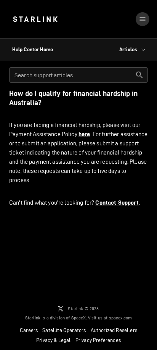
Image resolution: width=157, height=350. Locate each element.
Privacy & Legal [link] (53, 340)
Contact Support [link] (116, 203)
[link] (35, 19)
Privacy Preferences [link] (98, 340)
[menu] (142, 19)
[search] (139, 75)
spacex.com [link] (120, 317)
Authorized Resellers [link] (114, 330)
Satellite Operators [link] (64, 330)
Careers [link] (29, 330)
